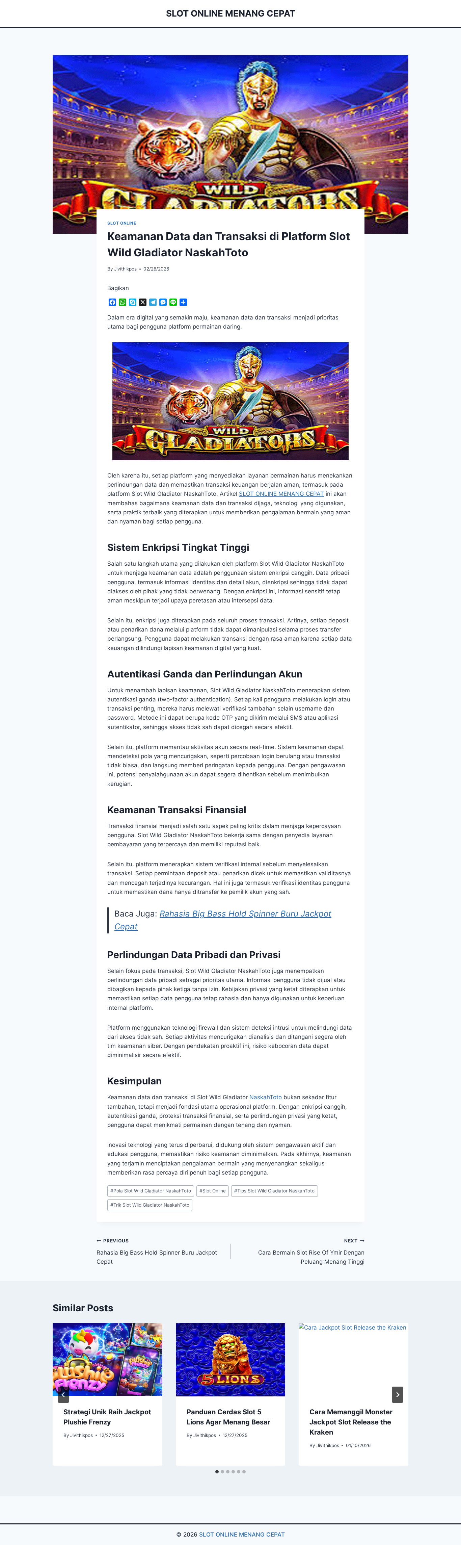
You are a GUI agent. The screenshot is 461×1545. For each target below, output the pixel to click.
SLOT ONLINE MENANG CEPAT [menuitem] (281, 493)
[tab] (217, 1471)
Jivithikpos (125, 269)
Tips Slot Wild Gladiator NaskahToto (274, 1190)
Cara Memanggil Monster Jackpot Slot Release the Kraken (350, 1422)
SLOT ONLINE (121, 223)
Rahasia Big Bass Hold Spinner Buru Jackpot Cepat (157, 1251)
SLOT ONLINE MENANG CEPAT (242, 1534)
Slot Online (212, 1190)
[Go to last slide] (63, 1395)
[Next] (397, 1395)
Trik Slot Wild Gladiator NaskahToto (149, 1205)
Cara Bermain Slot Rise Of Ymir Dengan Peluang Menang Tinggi (311, 1251)
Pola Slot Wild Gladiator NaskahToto (150, 1190)
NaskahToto (265, 1097)
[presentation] (107, 1359)
